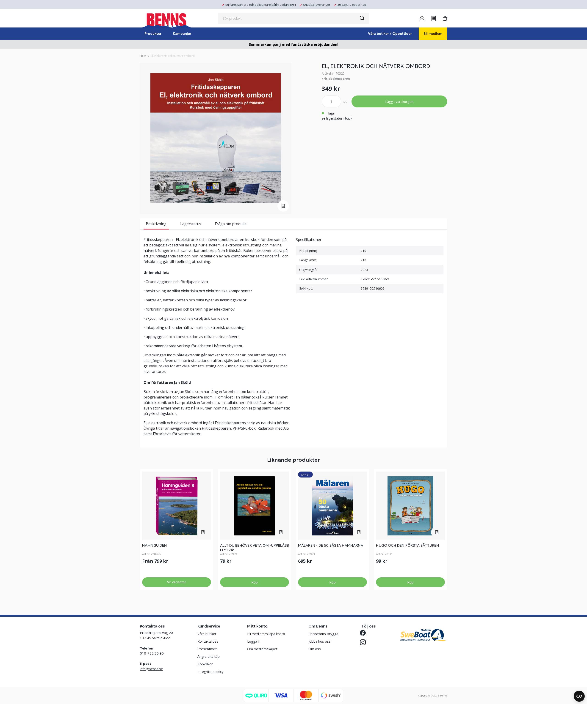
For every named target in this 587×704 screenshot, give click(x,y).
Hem (143, 56)
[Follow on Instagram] (364, 642)
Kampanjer (182, 33)
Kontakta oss (207, 641)
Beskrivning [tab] (156, 223)
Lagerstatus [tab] (190, 223)
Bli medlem (433, 33)
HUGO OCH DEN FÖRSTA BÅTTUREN (407, 545)
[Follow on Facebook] (364, 633)
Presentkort (207, 649)
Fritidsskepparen (336, 78)
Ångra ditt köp (208, 656)
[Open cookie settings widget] (579, 696)
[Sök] (362, 18)
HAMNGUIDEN (154, 545)
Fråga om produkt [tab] (230, 223)
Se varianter (176, 582)
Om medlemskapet (262, 649)
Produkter (152, 33)
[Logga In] (422, 18)
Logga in (253, 641)
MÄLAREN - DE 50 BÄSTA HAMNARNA (330, 545)
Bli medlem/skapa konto (266, 633)
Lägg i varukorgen (399, 101)
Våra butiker (206, 633)
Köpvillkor (205, 664)
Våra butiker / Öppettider (390, 33)
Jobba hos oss (319, 641)
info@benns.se (151, 668)
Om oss (314, 649)
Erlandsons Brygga (323, 633)
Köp (254, 582)
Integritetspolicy (210, 671)
